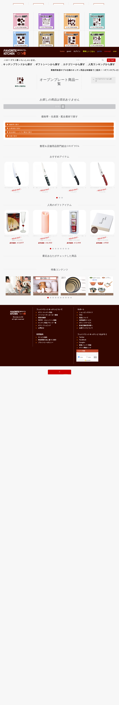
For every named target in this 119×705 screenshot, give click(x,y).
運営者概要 (42, 317)
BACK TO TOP (59, 372)
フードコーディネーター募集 (48, 315)
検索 (103, 60)
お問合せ (41, 328)
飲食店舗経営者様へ (86, 325)
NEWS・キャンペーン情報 (47, 320)
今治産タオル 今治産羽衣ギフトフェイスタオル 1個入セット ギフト (102, 239)
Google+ (82, 342)
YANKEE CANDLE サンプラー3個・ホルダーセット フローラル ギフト (74, 239)
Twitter (81, 337)
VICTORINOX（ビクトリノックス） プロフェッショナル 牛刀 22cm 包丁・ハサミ (16, 190)
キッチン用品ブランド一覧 (47, 322)
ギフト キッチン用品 (45, 312)
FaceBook (82, 340)
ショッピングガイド (86, 312)
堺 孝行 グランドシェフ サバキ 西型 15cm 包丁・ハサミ (45, 190)
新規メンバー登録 (85, 345)
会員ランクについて (86, 328)
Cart (112, 60)
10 (71, 297)
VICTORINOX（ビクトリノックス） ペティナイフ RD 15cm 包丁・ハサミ (102, 190)
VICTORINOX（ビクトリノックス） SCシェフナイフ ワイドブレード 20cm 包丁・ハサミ (74, 190)
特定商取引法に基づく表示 (47, 340)
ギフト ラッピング (44, 325)
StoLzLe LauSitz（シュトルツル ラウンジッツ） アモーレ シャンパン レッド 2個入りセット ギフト (16, 239)
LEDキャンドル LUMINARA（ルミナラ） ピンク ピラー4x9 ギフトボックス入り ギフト (45, 239)
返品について (83, 317)
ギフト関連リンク (85, 347)
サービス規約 (42, 337)
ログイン (77, 51)
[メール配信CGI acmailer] (88, 360)
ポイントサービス (85, 322)
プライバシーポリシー (45, 342)
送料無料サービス (85, 320)
